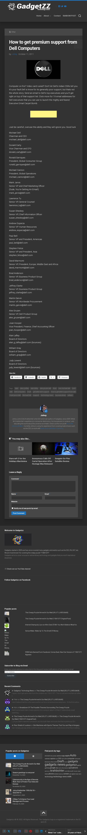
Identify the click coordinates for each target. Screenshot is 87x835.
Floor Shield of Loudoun (22, 725)
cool (55, 762)
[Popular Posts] (33, 756)
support (36, 395)
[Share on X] (5, 831)
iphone (75, 768)
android (59, 756)
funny (66, 762)
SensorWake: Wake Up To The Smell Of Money (41, 631)
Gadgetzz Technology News (24, 691)
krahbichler (57, 770)
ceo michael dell (64, 388)
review (56, 774)
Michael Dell (27, 395)
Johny (14, 54)
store (77, 774)
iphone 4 (47, 771)
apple (67, 755)
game (79, 765)
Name (14, 494)
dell (11, 392)
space (74, 774)
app (63, 756)
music (75, 771)
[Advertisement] (43, 114)
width (69, 777)
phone (51, 774)
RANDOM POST (69, 16)
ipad (70, 768)
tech (80, 774)
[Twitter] (62, 6)
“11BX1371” (45, 553)
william (70, 395)
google (52, 768)
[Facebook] (59, 6)
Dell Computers (19, 392)
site (70, 774)
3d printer (53, 756)
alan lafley (34, 388)
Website (14, 501)
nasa (79, 771)
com (74, 388)
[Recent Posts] (15, 756)
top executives (60, 395)
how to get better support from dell (63, 392)
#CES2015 (48, 756)
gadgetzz (71, 764)
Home (38, 16)
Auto (54, 388)
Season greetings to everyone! (23, 772)
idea (57, 768)
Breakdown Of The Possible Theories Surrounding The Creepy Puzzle (44, 707)
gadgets (73, 761)
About (46, 16)
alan (16, 388)
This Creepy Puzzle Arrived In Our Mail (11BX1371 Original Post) (48, 619)
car (57, 758)
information (64, 768)
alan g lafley (24, 388)
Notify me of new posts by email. (26, 508)
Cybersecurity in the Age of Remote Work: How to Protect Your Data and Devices (25, 782)
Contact (57, 16)
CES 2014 (64, 758)
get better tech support (41, 392)
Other (13, 32)
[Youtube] (65, 6)
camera (47, 758)
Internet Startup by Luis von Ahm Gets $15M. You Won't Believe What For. (51, 625)
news (46, 774)
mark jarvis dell (15, 395)
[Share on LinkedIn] (38, 831)
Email (47, 494)
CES (59, 759)
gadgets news (55, 764)
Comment (15, 479)
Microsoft (70, 771)
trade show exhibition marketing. (52, 428)
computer (71, 759)
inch (60, 768)
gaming (47, 768)
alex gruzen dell (45, 388)
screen (66, 774)
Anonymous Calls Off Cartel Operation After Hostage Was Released (42, 461)
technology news (47, 395)
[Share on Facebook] (16, 831)
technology (49, 777)
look (66, 771)
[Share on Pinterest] (27, 831)
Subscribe (10, 676)
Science (60, 774)
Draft (29, 392)
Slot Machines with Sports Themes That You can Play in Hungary (56, 725)
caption (53, 759)
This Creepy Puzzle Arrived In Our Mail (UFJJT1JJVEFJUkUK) (46, 612)
